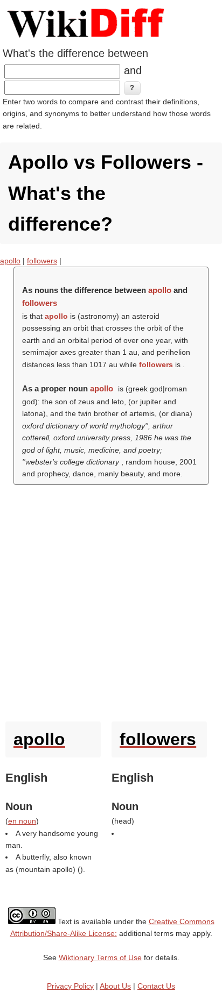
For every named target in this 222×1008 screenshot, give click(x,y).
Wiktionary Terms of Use (100, 957)
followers (42, 260)
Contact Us (156, 986)
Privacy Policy (70, 986)
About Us (115, 986)
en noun (22, 821)
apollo (10, 260)
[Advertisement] (111, 600)
